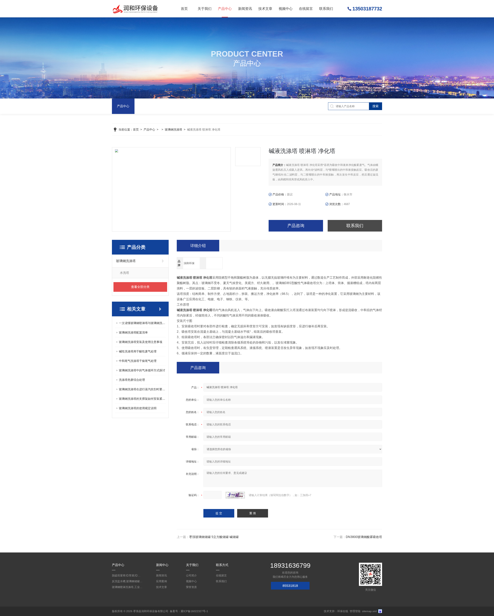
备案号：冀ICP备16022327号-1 (189, 611)
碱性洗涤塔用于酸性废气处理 (137, 351)
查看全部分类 (140, 286)
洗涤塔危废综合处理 (132, 379)
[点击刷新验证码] (235, 495)
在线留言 (306, 9)
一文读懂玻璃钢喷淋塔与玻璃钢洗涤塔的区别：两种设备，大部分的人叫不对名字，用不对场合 (142, 323)
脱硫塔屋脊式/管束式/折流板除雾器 (127, 575)
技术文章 (265, 9)
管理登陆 (355, 611)
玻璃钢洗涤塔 (173, 129)
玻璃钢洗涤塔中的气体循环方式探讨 (142, 370)
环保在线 (342, 611)
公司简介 (191, 575)
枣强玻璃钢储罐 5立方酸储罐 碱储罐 (214, 537)
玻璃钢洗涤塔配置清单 (133, 332)
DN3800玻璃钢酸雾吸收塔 (364, 537)
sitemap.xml (369, 611)
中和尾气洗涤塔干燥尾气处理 (137, 360)
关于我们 (204, 9)
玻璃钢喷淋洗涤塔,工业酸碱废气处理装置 (127, 587)
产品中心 (225, 9)
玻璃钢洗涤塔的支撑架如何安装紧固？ (142, 398)
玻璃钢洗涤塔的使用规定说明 (137, 408)
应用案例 (161, 581)
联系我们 (326, 9)
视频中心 (286, 9)
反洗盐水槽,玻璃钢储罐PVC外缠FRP (127, 581)
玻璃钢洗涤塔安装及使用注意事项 (140, 342)
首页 (184, 9)
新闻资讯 (245, 9)
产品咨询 (295, 225)
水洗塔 (124, 272)
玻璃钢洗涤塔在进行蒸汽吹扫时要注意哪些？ (142, 389)
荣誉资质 (191, 587)
